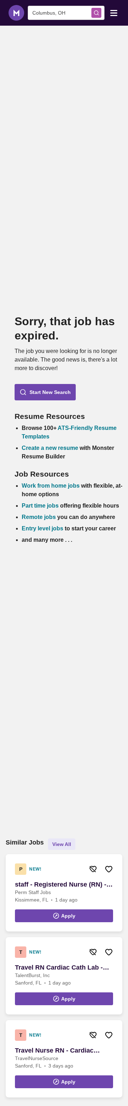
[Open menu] (113, 12)
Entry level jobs (42, 528)
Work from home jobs (51, 486)
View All (61, 844)
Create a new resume (51, 448)
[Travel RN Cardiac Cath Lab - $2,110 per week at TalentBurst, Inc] (64, 976)
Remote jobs (39, 517)
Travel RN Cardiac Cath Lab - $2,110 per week (59, 968)
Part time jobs (40, 506)
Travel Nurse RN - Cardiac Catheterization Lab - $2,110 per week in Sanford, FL (63, 1051)
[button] (45, 392)
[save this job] (109, 869)
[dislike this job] (93, 869)
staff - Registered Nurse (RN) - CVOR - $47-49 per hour (60, 885)
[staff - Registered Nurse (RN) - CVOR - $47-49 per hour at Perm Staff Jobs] (64, 893)
